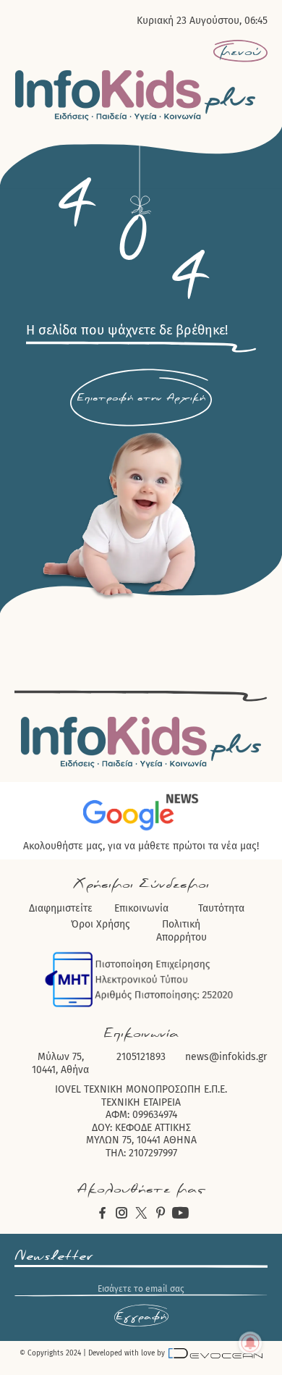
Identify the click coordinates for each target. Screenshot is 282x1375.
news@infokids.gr (226, 1057)
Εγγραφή (141, 1316)
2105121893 (141, 1057)
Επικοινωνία (141, 908)
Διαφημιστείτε (61, 908)
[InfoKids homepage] (135, 95)
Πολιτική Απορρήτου (181, 930)
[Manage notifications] (250, 1343)
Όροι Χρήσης (100, 924)
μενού (240, 51)
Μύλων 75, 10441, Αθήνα (60, 1063)
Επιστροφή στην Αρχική (141, 397)
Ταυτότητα (221, 908)
